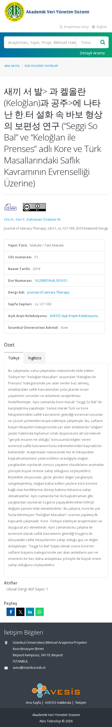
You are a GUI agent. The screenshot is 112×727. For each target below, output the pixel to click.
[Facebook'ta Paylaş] (11, 612)
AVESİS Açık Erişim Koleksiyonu (74, 315)
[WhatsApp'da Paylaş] (39, 612)
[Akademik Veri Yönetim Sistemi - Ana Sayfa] (15, 12)
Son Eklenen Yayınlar (41, 66)
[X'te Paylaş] (20, 612)
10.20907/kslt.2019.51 (51, 280)
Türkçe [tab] (14, 357)
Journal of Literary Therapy (48, 292)
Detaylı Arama (92, 52)
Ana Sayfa (12, 66)
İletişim (80, 702)
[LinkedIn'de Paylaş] (30, 612)
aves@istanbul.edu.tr (29, 667)
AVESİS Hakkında (58, 702)
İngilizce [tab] (34, 357)
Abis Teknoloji (50, 721)
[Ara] (103, 42)
